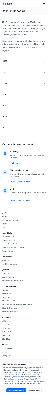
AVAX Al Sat (6, 332)
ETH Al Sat (6, 328)
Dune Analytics (7, 273)
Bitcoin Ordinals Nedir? (10, 312)
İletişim (4, 352)
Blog (3, 227)
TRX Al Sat (6, 335)
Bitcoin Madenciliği (8, 301)
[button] (44, 3)
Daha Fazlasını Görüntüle (20, 182)
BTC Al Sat (6, 290)
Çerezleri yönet (34, 390)
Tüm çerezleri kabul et (16, 390)
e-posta (27, 155)
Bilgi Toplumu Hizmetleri (10, 220)
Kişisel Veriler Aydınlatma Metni (13, 247)
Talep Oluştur (16, 163)
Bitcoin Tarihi (6, 297)
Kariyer (4, 224)
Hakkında (5, 216)
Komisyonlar (6, 356)
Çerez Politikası (7, 251)
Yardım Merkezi (7, 348)
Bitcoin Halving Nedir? (10, 308)
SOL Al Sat (6, 339)
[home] (7, 3)
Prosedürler (6, 260)
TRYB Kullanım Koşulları (10, 244)
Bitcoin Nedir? (7, 294)
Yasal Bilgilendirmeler (9, 264)
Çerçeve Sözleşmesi (9, 240)
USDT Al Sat (6, 325)
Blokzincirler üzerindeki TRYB (12, 281)
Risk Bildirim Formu (8, 237)
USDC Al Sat (6, 321)
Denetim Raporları (8, 277)
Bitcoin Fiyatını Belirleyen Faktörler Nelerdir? (17, 304)
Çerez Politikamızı (18, 377)
